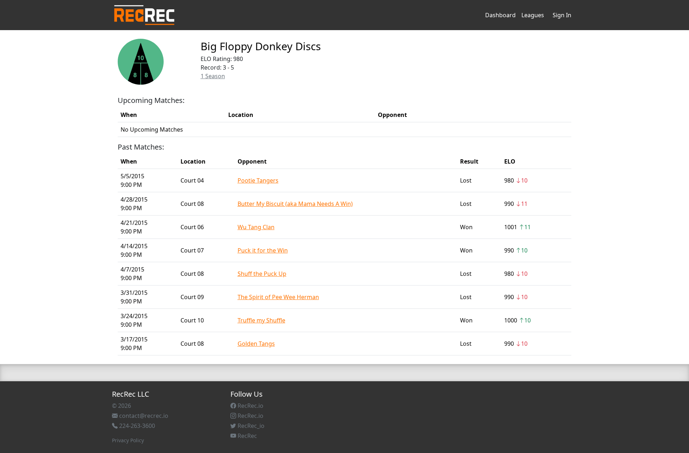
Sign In (562, 15)
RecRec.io (249, 406)
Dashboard (500, 15)
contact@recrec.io (143, 416)
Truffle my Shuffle (261, 320)
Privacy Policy (128, 440)
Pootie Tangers (258, 180)
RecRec (246, 436)
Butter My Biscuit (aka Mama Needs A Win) (295, 204)
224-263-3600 (136, 426)
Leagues (532, 15)
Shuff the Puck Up (262, 274)
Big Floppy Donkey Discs (261, 46)
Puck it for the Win (263, 250)
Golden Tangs (256, 344)
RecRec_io (250, 426)
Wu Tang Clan (256, 227)
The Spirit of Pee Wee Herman (278, 297)
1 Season (213, 76)
